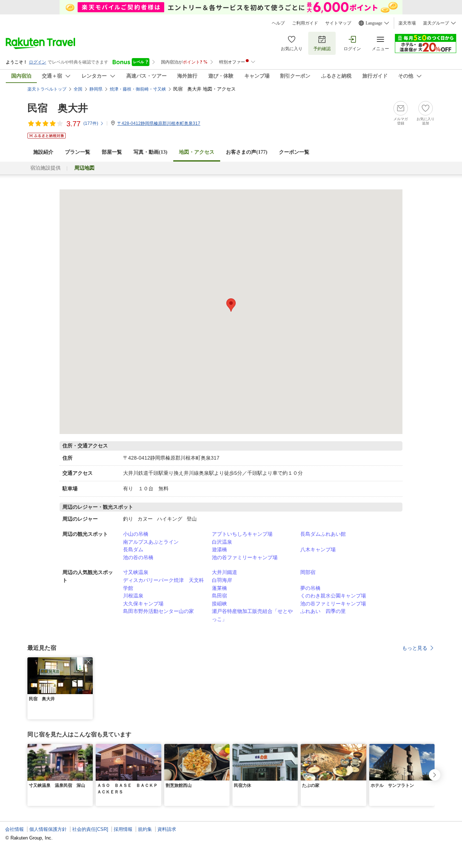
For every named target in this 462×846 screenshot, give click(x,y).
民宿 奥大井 (57, 108)
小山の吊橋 (135, 534)
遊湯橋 (219, 549)
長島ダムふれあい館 (323, 534)
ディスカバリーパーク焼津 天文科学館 (163, 584)
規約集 (145, 829)
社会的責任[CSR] (90, 829)
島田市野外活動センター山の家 (158, 611)
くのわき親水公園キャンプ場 (333, 596)
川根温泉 (133, 596)
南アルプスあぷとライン (151, 542)
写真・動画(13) (150, 152)
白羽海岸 (222, 580)
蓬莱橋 (219, 588)
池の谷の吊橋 (138, 557)
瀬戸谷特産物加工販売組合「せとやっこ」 (252, 615)
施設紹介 (43, 152)
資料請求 (166, 829)
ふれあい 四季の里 (323, 611)
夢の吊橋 (310, 588)
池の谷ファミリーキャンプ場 (245, 557)
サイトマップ (338, 23)
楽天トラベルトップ (46, 89)
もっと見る (414, 648)
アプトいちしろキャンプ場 (242, 534)
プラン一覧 (77, 152)
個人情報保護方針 (48, 829)
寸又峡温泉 (135, 572)
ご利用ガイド (305, 23)
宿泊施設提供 (45, 168)
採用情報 (123, 829)
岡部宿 (307, 572)
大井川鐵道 (224, 572)
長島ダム (133, 549)
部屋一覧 (112, 152)
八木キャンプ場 (318, 549)
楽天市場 (407, 23)
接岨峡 (219, 603)
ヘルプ (278, 23)
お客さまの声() (246, 152)
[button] (88, 661)
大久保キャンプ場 (143, 603)
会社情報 (14, 829)
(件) (90, 123)
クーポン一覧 (294, 152)
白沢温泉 (222, 542)
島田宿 (219, 596)
